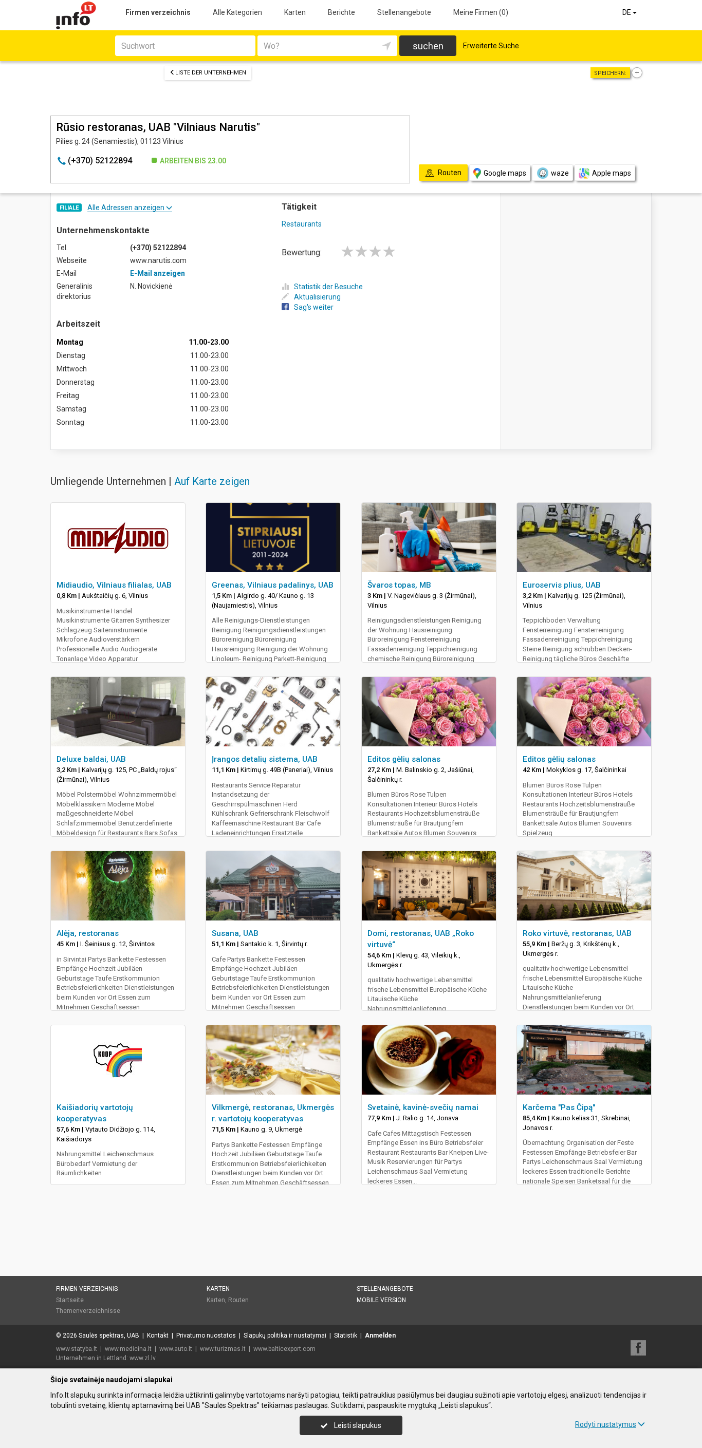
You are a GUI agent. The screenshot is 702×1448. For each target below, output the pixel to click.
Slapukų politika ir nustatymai (285, 1335)
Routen (238, 1300)
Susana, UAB (235, 933)
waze (560, 173)
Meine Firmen (480, 12)
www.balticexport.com (284, 1348)
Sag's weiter (314, 307)
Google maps (505, 173)
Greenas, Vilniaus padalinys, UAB (273, 585)
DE (627, 12)
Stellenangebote (404, 12)
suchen (428, 46)
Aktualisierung (317, 297)
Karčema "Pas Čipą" (559, 1107)
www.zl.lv (143, 1358)
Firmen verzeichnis (158, 12)
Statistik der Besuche (328, 287)
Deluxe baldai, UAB (91, 759)
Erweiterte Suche (491, 46)
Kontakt (158, 1335)
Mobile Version (381, 1300)
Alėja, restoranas (88, 933)
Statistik (345, 1335)
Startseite (70, 1300)
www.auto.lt (175, 1348)
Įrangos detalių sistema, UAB (265, 759)
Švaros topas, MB (399, 585)
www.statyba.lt (76, 1348)
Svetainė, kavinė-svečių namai (422, 1107)
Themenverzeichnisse (88, 1310)
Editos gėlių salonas (403, 759)
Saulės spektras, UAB (109, 1335)
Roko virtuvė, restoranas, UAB (577, 933)
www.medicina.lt (128, 1348)
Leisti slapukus (356, 1425)
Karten (295, 12)
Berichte (341, 12)
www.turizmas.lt (223, 1348)
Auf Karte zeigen (212, 481)
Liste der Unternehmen (210, 72)
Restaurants (302, 224)
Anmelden (380, 1335)
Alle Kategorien (237, 12)
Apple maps (611, 173)
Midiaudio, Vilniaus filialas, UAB (114, 585)
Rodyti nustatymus (605, 1424)
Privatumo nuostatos (206, 1335)
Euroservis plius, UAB (562, 585)
